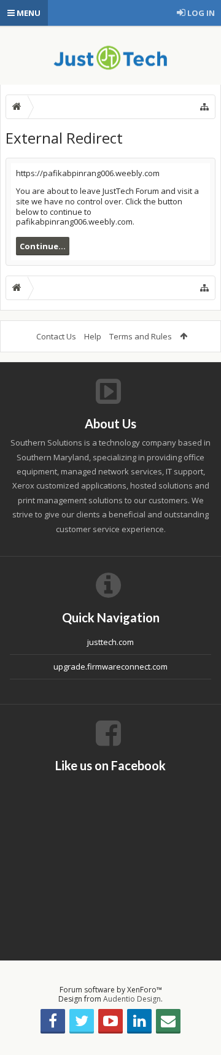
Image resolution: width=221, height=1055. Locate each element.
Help (92, 336)
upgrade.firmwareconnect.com (110, 666)
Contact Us (56, 336)
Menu (28, 12)
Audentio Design (132, 999)
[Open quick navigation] (204, 106)
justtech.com (110, 641)
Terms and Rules (140, 336)
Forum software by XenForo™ (111, 989)
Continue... (43, 246)
